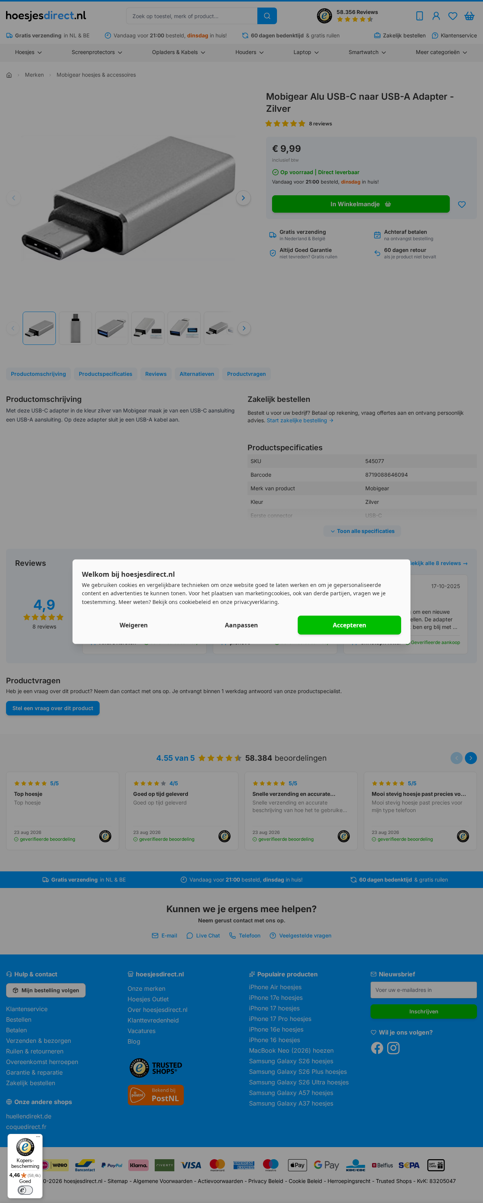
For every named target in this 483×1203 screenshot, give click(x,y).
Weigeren (134, 625)
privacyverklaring (256, 601)
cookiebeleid (195, 601)
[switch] (25, 1190)
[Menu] (38, 1138)
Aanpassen (241, 625)
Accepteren (349, 625)
